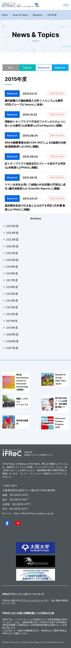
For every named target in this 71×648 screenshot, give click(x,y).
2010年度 (12, 327)
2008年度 (12, 341)
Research (37, 15)
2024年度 (12, 232)
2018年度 (12, 273)
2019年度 (12, 266)
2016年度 (12, 287)
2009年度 (12, 334)
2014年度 (12, 300)
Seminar (60, 67)
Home (5, 15)
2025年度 (12, 226)
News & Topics (20, 15)
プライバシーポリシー (32, 600)
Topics (27, 67)
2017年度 (12, 280)
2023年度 (12, 239)
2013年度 (12, 307)
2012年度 (12, 314)
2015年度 (52, 15)
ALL (10, 67)
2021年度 (12, 253)
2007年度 (12, 348)
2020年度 (12, 260)
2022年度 (12, 246)
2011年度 (12, 321)
